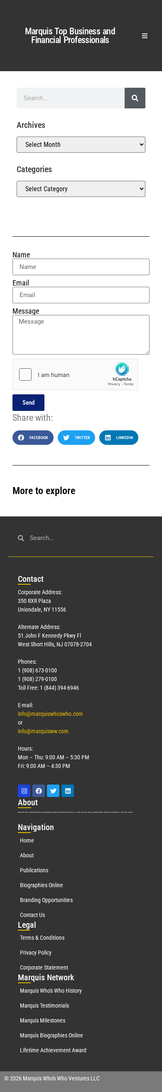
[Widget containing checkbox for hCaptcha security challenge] (75, 374)
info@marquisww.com (43, 731)
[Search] (135, 98)
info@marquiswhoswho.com (50, 713)
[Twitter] (53, 791)
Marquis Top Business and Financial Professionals (70, 35)
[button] (145, 36)
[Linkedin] (67, 791)
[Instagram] (24, 791)
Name (21, 255)
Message (25, 311)
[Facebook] (38, 791)
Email (20, 283)
